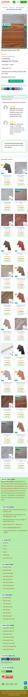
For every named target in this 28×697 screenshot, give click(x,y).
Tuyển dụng (6, 555)
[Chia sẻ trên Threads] (13, 88)
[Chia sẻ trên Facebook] (5, 88)
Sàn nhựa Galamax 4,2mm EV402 (7, 460)
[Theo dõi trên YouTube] (18, 659)
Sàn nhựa (11, 7)
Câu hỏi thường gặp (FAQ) (9, 646)
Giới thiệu (5, 543)
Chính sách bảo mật (8, 640)
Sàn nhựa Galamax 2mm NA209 (7, 357)
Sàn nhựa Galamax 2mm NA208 (7, 228)
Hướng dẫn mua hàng (8, 628)
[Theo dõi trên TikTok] (8, 659)
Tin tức (5, 549)
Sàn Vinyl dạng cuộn (8, 585)
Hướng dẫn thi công (8, 649)
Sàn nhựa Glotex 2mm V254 (21, 409)
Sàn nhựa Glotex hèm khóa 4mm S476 (20, 305)
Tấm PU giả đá (7, 603)
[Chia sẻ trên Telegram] (21, 88)
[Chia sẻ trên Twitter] (10, 88)
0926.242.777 (19, 524)
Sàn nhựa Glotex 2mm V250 (7, 435)
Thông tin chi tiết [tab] (7, 99)
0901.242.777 (10, 524)
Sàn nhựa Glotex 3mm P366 (21, 253)
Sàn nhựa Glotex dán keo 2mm (19, 85)
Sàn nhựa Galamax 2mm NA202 (7, 202)
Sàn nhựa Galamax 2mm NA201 (21, 176)
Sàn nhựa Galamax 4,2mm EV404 (7, 409)
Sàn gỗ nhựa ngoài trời (9, 588)
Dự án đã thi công (7, 558)
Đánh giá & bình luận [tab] (7, 96)
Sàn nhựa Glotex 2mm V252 (21, 460)
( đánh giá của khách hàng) (8, 56)
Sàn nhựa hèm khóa (8, 582)
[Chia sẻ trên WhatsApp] (2, 88)
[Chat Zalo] (25, 683)
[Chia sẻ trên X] (8, 88)
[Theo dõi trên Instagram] (5, 659)
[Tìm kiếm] (14, 2)
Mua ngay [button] (7, 184)
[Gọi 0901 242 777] (25, 687)
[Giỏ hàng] (18, 2)
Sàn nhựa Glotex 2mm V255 (21, 202)
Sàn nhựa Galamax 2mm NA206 (21, 332)
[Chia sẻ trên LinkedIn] (18, 88)
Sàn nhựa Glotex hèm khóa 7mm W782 (20, 435)
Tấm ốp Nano (6, 609)
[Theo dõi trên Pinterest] (13, 659)
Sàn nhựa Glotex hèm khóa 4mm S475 (7, 176)
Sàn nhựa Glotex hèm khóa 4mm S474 (7, 383)
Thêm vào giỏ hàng (16, 81)
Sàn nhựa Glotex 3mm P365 (21, 357)
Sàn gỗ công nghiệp (8, 573)
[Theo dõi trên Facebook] (2, 659)
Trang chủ (5, 7)
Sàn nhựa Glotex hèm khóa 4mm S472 (20, 279)
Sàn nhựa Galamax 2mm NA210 (21, 228)
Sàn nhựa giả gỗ (20, 7)
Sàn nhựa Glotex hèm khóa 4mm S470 (20, 383)
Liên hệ (5, 546)
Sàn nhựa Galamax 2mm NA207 (7, 279)
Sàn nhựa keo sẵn (7, 579)
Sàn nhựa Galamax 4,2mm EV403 (7, 305)
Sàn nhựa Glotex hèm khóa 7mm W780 (7, 332)
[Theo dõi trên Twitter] (10, 659)
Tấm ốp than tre (7, 613)
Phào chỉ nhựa (6, 600)
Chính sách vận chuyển (9, 643)
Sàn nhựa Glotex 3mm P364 (7, 253)
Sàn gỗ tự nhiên (7, 567)
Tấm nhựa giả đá (7, 616)
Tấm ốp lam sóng (7, 606)
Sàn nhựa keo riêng (8, 576)
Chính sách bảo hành (8, 637)
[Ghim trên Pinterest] (16, 88)
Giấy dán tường (7, 597)
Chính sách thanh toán (8, 631)
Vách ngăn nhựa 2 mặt (8, 619)
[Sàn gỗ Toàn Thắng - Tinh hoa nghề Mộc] (6, 2)
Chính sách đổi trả (7, 634)
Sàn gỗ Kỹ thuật (7, 570)
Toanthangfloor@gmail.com (13, 527)
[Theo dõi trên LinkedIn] (16, 659)
